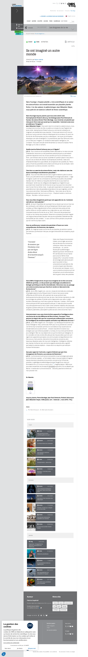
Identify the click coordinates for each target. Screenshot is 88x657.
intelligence (56, 609)
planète (55, 603)
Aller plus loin (20, 25)
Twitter (57, 3)
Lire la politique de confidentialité (11, 642)
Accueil (28, 33)
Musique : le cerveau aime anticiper (44, 472)
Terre (50, 21)
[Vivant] (31, 433)
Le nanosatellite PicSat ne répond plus (43, 563)
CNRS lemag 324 (50, 625)
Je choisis (19, 648)
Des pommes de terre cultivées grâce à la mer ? (43, 434)
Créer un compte (71, 651)
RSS (65, 3)
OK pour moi (32, 648)
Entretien (44, 42)
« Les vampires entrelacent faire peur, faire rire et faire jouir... (44, 490)
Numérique (57, 21)
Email (72, 634)
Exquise (61, 603)
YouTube (64, 3)
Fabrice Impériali (38, 59)
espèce (58, 606)
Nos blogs (73, 10)
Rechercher (53, 10)
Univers (45, 21)
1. (26, 410)
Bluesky (61, 3)
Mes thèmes (64, 21)
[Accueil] (17, 5)
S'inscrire (67, 10)
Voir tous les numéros (52, 630)
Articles (32, 33)
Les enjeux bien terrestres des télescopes (45, 499)
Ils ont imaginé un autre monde (40, 33)
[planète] (31, 553)
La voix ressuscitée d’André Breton (44, 527)
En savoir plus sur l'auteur (33, 606)
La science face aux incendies (45, 443)
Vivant (29, 21)
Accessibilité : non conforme (50, 651)
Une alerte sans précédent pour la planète (44, 582)
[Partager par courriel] (42, 615)
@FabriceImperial (36, 608)
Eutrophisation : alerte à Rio (44, 462)
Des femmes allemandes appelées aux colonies (43, 518)
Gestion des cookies (38, 651)
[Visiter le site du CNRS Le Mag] (72, 5)
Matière (34, 21)
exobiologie (63, 609)
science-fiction (68, 603)
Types (73, 21)
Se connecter (60, 10)
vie (54, 606)
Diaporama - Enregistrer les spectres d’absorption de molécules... (36, 545)
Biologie (64, 606)
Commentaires (21, 28)
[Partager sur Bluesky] (70, 634)
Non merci (8, 648)
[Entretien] (31, 489)
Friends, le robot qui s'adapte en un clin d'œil (44, 508)
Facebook (59, 3)
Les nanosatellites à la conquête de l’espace (43, 573)
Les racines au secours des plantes (43, 453)
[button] (4, 654)
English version (71, 16)
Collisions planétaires (42, 554)
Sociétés (39, 21)
